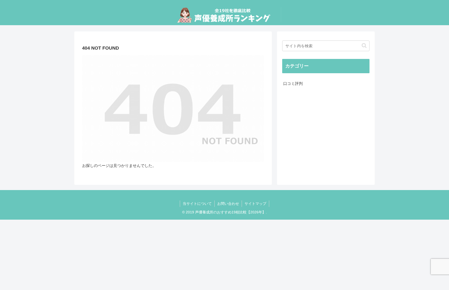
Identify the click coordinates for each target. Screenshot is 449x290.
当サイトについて (197, 203)
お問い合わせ (228, 203)
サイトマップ (255, 203)
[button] (364, 46)
